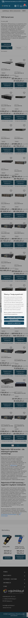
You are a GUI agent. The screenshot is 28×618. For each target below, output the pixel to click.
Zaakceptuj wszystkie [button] (14, 323)
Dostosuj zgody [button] (14, 319)
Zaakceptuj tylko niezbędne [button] (14, 317)
